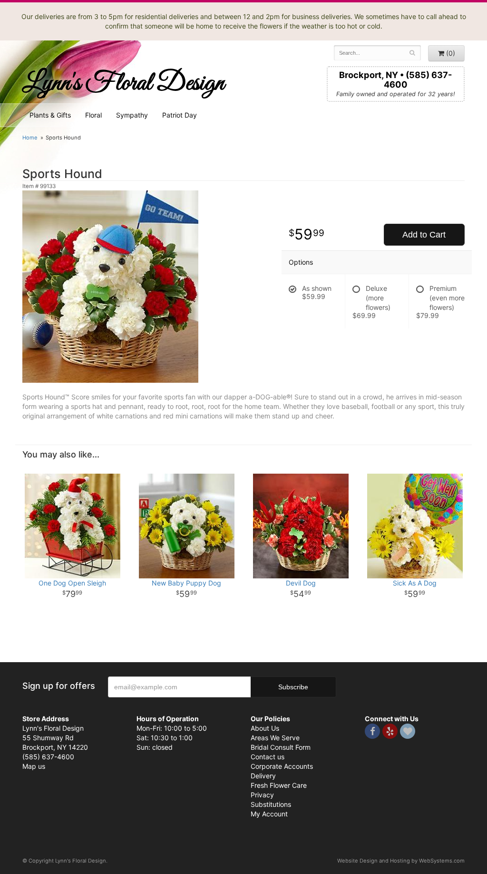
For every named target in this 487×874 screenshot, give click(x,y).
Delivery (263, 776)
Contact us (267, 757)
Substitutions (271, 804)
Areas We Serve (275, 738)
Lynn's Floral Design (123, 83)
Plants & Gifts (50, 115)
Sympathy (132, 115)
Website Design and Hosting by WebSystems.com (401, 860)
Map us (33, 766)
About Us (265, 728)
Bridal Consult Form (281, 747)
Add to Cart (424, 234)
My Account (269, 814)
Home (30, 137)
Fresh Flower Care (279, 785)
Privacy (262, 795)
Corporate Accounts (282, 766)
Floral (93, 115)
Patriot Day (179, 115)
